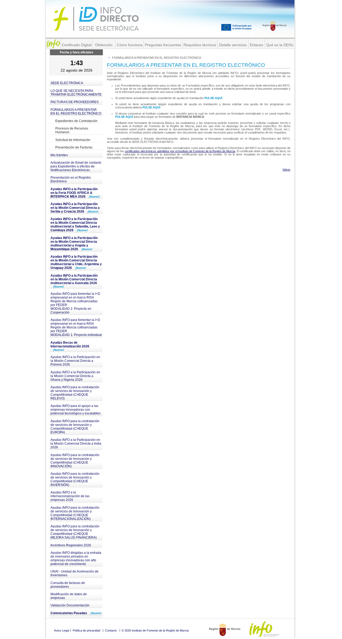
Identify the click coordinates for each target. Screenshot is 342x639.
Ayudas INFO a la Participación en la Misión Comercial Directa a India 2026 (75, 443)
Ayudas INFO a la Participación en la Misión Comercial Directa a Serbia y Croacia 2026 (75, 207)
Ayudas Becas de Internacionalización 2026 (69, 346)
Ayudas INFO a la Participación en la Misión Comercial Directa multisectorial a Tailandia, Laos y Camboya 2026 (75, 224)
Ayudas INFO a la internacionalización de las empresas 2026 (70, 496)
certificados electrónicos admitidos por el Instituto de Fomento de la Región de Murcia (180, 151)
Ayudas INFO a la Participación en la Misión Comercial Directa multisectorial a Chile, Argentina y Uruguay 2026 (76, 262)
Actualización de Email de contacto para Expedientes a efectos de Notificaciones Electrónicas (75, 166)
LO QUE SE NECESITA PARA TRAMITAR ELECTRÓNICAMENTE (76, 92)
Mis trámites (59, 155)
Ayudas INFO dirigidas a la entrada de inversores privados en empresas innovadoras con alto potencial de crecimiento (75, 558)
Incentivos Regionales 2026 (70, 545)
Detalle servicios (233, 45)
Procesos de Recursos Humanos (71, 130)
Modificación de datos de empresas (68, 596)
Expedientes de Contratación (76, 121)
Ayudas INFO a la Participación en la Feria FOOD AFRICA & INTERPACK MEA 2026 (75, 192)
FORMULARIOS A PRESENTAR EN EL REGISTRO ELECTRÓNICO (75, 111)
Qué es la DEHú (279, 45)
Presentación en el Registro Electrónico (70, 179)
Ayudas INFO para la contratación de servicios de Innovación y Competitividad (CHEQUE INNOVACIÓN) (74, 460)
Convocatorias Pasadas (76, 613)
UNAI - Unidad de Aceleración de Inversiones (74, 573)
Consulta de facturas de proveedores (67, 585)
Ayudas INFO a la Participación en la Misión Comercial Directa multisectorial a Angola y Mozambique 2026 (74, 243)
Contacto (111, 630)
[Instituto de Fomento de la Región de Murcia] (53, 44)
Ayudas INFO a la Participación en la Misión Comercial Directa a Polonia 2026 (75, 360)
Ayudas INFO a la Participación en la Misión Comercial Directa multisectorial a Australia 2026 (74, 281)
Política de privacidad (86, 630)
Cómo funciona (129, 45)
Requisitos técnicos (200, 45)
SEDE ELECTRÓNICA (66, 83)
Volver (286, 169)
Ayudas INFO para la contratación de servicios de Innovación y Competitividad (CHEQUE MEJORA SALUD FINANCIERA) (74, 531)
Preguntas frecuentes (163, 45)
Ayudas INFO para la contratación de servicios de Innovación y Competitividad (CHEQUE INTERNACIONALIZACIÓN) (74, 513)
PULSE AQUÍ (213, 98)
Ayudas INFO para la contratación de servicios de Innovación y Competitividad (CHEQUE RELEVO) (74, 392)
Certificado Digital (76, 45)
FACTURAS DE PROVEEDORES (74, 102)
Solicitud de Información (72, 140)
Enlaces (256, 45)
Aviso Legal (61, 630)
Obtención (103, 45)
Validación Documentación (70, 605)
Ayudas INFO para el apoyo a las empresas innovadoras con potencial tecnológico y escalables (75, 409)
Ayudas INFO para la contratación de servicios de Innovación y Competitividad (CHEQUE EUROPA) (74, 426)
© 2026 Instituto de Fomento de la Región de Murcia (155, 630)
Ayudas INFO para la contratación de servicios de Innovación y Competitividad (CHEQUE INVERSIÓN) (74, 479)
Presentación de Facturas (73, 147)
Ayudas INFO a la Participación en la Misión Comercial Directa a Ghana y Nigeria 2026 (75, 376)
